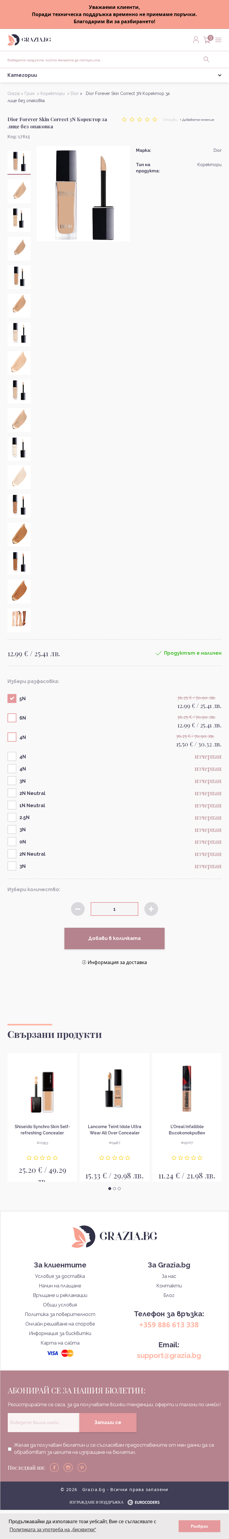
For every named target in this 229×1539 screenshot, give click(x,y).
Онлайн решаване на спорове (60, 1324)
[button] (109, 1188)
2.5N (24, 817)
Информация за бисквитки (60, 1333)
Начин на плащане (60, 1286)
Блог (168, 1295)
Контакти (169, 1286)
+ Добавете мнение (197, 120)
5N (22, 698)
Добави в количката (114, 938)
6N (22, 718)
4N (22, 737)
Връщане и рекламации (60, 1295)
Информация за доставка (117, 962)
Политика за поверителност (60, 1314)
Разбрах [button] (199, 1526)
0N (22, 842)
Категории (22, 75)
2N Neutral (32, 793)
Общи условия (60, 1305)
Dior (217, 150)
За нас (169, 1276)
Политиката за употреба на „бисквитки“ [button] (53, 1529)
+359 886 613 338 (169, 1324)
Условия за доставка (60, 1276)
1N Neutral (32, 805)
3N (22, 781)
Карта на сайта (60, 1343)
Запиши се (107, 1422)
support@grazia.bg (169, 1355)
